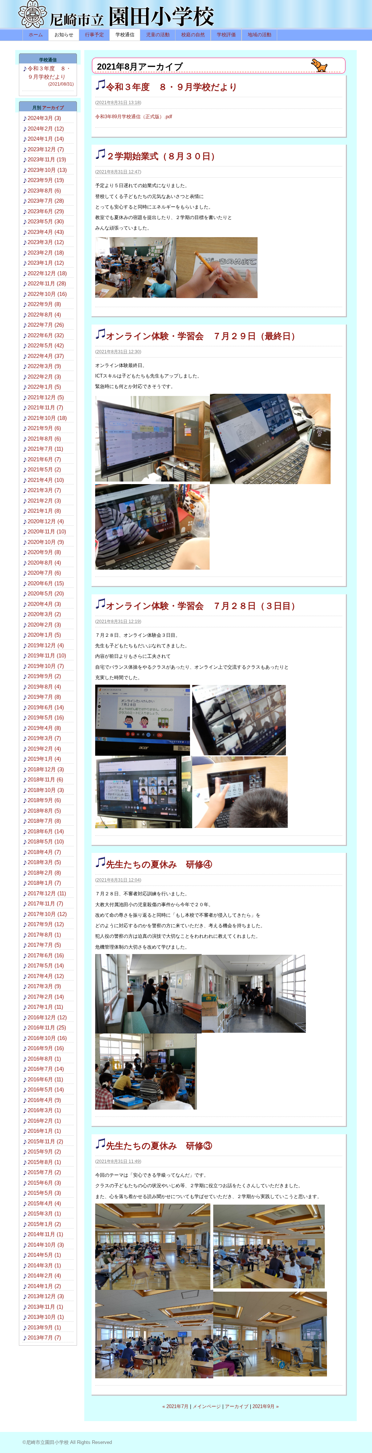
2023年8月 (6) (44, 190)
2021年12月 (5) (46, 397)
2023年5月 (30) (46, 221)
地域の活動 (259, 34)
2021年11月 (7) (45, 407)
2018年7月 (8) (44, 821)
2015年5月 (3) (44, 1193)
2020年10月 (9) (46, 542)
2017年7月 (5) (44, 945)
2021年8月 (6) (44, 439)
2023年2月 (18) (46, 252)
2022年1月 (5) (44, 387)
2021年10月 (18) (47, 418)
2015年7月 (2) (44, 1172)
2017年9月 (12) (46, 924)
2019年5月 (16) (46, 717)
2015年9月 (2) (44, 1151)
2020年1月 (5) (44, 635)
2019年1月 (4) (44, 759)
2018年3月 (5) (44, 862)
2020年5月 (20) (46, 593)
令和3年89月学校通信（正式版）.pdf (133, 116)
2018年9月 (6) (44, 800)
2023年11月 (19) (47, 159)
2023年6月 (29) (46, 211)
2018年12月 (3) (46, 769)
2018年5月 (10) (46, 841)
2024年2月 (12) (46, 128)
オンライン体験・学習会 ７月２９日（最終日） (203, 336)
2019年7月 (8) (44, 697)
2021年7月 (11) (45, 449)
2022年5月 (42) (46, 345)
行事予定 (94, 34)
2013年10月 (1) (46, 1317)
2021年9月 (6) (44, 428)
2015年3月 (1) (44, 1213)
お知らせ (63, 34)
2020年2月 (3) (44, 625)
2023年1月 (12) (46, 263)
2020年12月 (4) (46, 521)
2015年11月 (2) (45, 1141)
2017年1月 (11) (45, 1007)
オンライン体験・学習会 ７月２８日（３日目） (203, 606)
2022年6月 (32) (46, 335)
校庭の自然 (193, 34)
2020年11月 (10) (47, 531)
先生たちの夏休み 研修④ (159, 864)
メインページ (207, 1406)
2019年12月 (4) (46, 645)
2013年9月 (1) (44, 1327)
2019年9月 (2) (44, 676)
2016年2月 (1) (44, 1121)
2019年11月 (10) (47, 655)
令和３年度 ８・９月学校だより (172, 87)
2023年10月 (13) (47, 170)
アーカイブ (236, 1406)
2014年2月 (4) (44, 1275)
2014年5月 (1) (44, 1255)
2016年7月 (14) (46, 1069)
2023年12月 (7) (46, 149)
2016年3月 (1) (44, 1110)
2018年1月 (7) (44, 883)
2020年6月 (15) (46, 583)
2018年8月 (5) (44, 811)
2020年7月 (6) (44, 573)
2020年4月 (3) (44, 604)
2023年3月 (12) (46, 242)
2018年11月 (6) (45, 779)
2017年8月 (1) (44, 935)
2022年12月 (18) (47, 273)
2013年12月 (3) (46, 1296)
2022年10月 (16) (47, 294)
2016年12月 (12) (47, 1017)
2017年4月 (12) (46, 976)
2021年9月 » (265, 1406)
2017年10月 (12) (47, 914)
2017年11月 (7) (45, 903)
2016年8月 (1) (44, 1059)
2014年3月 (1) (44, 1265)
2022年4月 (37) (46, 356)
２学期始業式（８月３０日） (162, 156)
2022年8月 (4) (44, 314)
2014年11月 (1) (45, 1234)
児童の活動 (158, 34)
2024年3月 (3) (44, 118)
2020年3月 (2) (44, 614)
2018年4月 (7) (44, 852)
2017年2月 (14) (46, 997)
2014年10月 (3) (46, 1245)
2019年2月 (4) (44, 749)
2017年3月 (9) (44, 986)
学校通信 (125, 34)
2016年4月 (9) (44, 1100)
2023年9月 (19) (46, 180)
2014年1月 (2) (44, 1286)
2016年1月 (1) (44, 1131)
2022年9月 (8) (44, 304)
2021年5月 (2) (44, 469)
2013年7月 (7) (44, 1337)
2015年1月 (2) (44, 1224)
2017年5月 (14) (46, 965)
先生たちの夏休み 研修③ (159, 1146)
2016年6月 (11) (45, 1079)
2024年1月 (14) (46, 139)
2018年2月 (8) (44, 873)
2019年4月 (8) (44, 728)
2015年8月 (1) (44, 1162)
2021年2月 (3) (44, 501)
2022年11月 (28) (47, 283)
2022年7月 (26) (46, 325)
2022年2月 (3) (44, 376)
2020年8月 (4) (44, 563)
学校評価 (226, 34)
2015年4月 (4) (44, 1203)
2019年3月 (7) (44, 738)
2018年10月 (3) (46, 790)
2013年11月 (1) (45, 1307)
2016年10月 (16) (47, 1038)
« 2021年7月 (175, 1406)
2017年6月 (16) (46, 955)
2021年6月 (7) (44, 459)
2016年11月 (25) (47, 1027)
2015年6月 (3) (44, 1183)
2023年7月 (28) (46, 201)
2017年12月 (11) (47, 893)
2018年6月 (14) (46, 831)
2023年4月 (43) (46, 232)
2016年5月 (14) (46, 1089)
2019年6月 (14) (46, 707)
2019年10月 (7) (46, 666)
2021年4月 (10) (46, 480)
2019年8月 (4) (44, 687)
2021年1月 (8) (44, 511)
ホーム (36, 34)
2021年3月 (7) (44, 490)
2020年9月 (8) (44, 552)
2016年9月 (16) (46, 1048)
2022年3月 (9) (44, 366)
